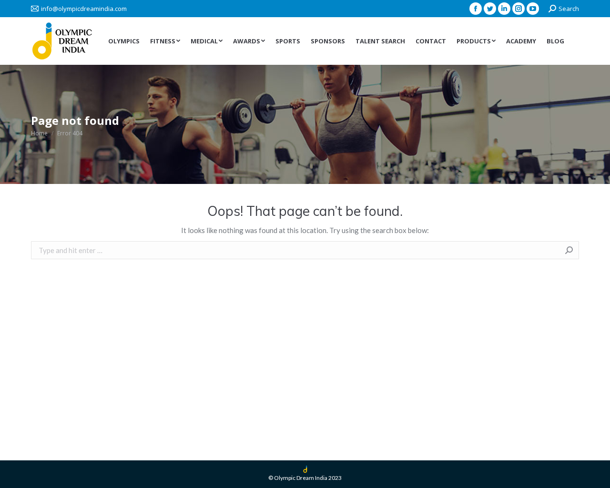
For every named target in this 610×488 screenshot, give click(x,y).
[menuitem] (123, 41)
